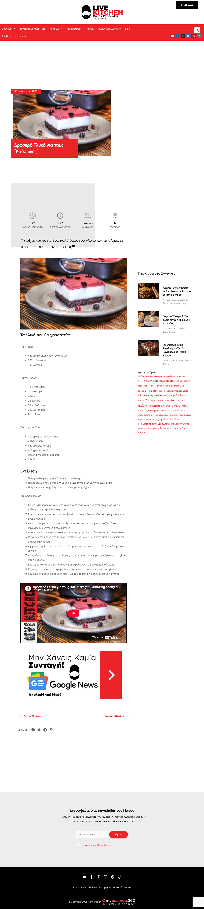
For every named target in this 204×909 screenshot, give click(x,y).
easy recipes (176, 380)
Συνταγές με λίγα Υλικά (32, 28)
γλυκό (163, 405)
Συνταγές (7, 28)
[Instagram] (183, 36)
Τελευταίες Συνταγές (109, 28)
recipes (178, 390)
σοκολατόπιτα (144, 423)
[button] (187, 5)
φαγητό (141, 432)
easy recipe (164, 380)
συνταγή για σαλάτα (155, 428)
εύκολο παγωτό (170, 414)
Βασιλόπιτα (181, 395)
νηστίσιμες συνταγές (148, 419)
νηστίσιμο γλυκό (167, 419)
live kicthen (174, 385)
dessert (141, 380)
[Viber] (188, 36)
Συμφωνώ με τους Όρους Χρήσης (95, 844)
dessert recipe (152, 380)
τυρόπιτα (183, 428)
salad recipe (143, 395)
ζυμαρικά (182, 414)
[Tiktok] (199, 36)
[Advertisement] (102, 62)
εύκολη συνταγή (171, 410)
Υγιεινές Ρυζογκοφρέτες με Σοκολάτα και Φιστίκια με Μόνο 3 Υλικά (177, 291)
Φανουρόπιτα (154, 405)
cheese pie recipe (161, 376)
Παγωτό (142, 400)
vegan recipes (156, 395)
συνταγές (156, 423)
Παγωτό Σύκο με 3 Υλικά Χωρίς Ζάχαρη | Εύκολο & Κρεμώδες (176, 319)
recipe (171, 390)
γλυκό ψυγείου (173, 405)
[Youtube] (172, 36)
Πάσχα (90, 28)
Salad (185, 390)
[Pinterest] (193, 36)
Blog (127, 28)
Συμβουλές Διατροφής (14, 36)
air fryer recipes (145, 376)
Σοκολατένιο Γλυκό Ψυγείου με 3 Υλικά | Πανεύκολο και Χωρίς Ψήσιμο (174, 350)
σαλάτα (179, 419)
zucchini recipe (169, 395)
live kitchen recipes (158, 390)
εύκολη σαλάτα (155, 410)
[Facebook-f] (178, 36)
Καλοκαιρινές (74, 28)
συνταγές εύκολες (170, 423)
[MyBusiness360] (118, 901)
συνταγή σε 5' (171, 428)
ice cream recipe (161, 385)
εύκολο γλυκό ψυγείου (153, 414)
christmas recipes (177, 376)
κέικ (189, 414)
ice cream (148, 385)
